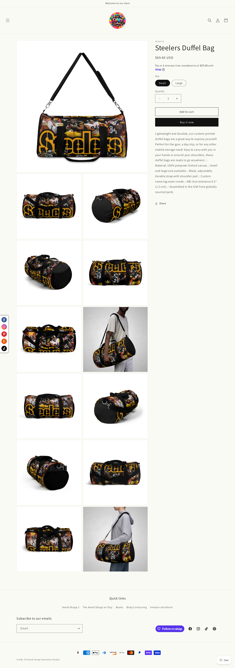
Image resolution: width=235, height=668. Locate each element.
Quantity (159, 91)
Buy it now (187, 122)
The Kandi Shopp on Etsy (97, 607)
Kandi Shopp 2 (70, 607)
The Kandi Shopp (32, 659)
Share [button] (162, 203)
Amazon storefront (161, 607)
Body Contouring (136, 607)
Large (179, 83)
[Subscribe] (78, 628)
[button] (8, 20)
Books (119, 607)
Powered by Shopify (50, 659)
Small (162, 83)
